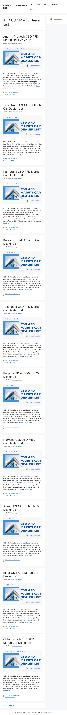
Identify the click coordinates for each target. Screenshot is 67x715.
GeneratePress (47, 712)
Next (11, 705)
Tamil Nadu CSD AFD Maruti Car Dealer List (22, 106)
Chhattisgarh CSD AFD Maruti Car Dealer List (18, 640)
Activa (45, 4)
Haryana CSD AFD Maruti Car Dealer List (20, 441)
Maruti (39, 4)
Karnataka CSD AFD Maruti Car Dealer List (21, 173)
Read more (19, 154)
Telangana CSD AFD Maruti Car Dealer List (21, 308)
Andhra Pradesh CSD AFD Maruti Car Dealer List (20, 38)
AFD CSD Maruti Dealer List (12, 92)
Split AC (32, 9)
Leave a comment (10, 94)
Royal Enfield (54, 4)
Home (32, 4)
